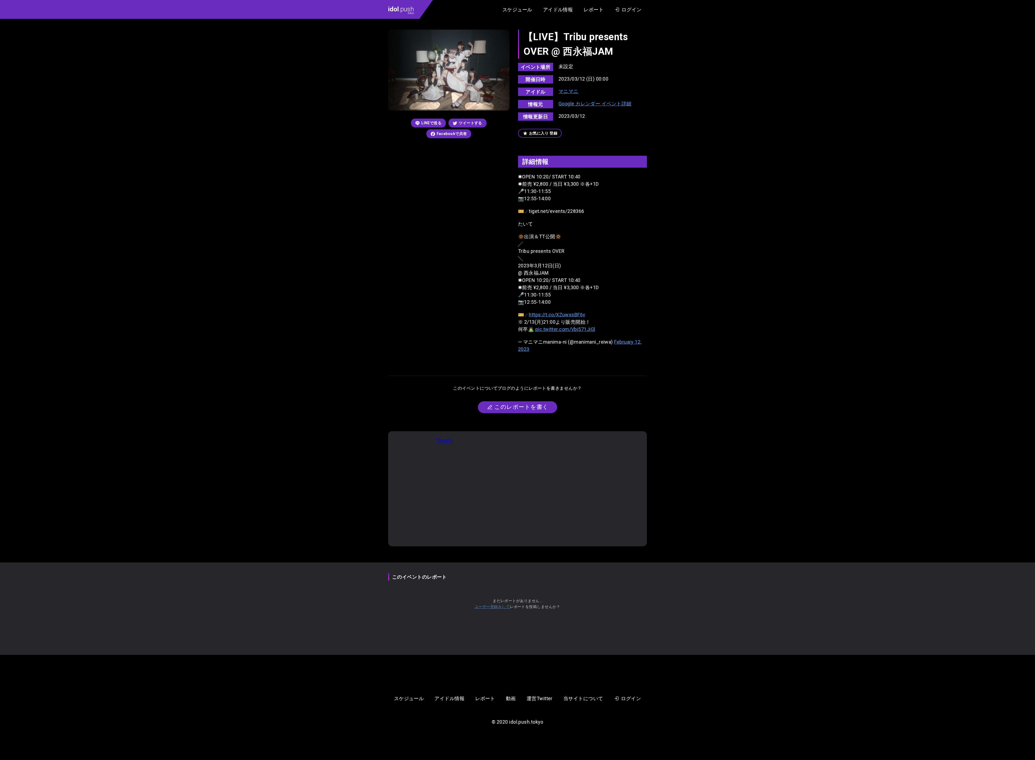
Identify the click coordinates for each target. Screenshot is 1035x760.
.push (401, 10)
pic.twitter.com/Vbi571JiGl (565, 329)
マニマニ (568, 91)
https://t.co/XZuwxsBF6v (557, 314)
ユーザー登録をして (492, 606)
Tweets (444, 440)
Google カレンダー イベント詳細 (595, 103)
